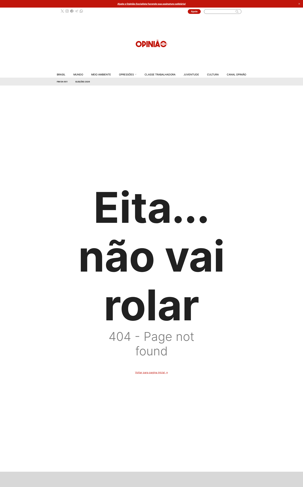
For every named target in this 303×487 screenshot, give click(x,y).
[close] (299, 3)
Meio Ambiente (101, 74)
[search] (237, 11)
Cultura (213, 74)
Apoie (194, 11)
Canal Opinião (236, 74)
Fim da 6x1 (62, 81)
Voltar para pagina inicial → (151, 372)
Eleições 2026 (82, 81)
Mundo (78, 74)
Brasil (61, 74)
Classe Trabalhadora (160, 74)
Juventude (191, 74)
